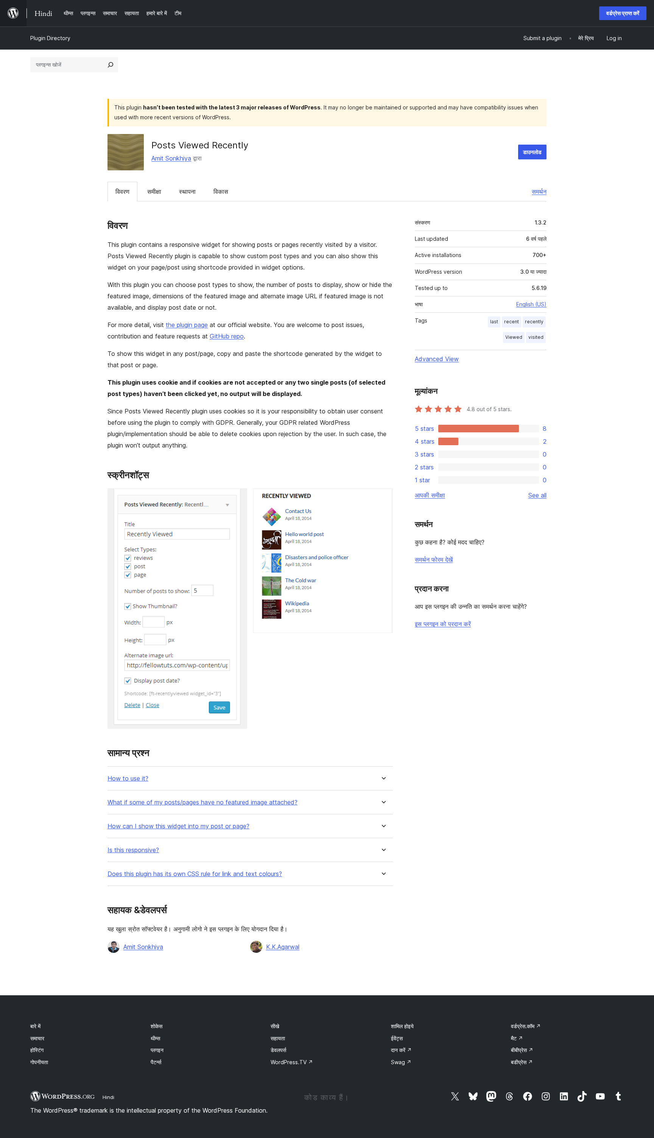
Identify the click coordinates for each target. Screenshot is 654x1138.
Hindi (108, 1097)
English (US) (531, 304)
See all (537, 495)
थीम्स (155, 1038)
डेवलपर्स (278, 1050)
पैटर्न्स (156, 1062)
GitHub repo (227, 336)
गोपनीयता (39, 1062)
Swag (401, 1062)
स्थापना (187, 191)
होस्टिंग (37, 1050)
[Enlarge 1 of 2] (237, 498)
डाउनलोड (532, 152)
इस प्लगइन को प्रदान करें (443, 624)
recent (511, 321)
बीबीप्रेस (522, 1050)
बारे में (35, 1026)
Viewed (513, 337)
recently (534, 321)
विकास (220, 191)
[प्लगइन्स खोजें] (110, 64)
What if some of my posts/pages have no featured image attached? (202, 802)
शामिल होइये (402, 1026)
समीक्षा (154, 191)
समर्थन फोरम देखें (434, 559)
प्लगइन (157, 1050)
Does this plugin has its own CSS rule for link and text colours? (194, 874)
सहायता (278, 1038)
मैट (517, 1038)
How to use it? (127, 778)
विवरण (122, 191)
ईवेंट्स (397, 1038)
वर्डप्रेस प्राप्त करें (622, 13)
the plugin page (187, 325)
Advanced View (437, 359)
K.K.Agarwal (282, 947)
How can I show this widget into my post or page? (178, 826)
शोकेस (156, 1026)
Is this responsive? (133, 850)
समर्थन (539, 191)
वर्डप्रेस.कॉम (526, 1026)
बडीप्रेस (522, 1062)
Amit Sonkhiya (171, 158)
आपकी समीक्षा (430, 495)
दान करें (401, 1050)
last (494, 321)
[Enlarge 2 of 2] (382, 498)
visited (535, 337)
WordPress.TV (292, 1062)
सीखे (275, 1026)
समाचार (37, 1038)
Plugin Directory (50, 38)
